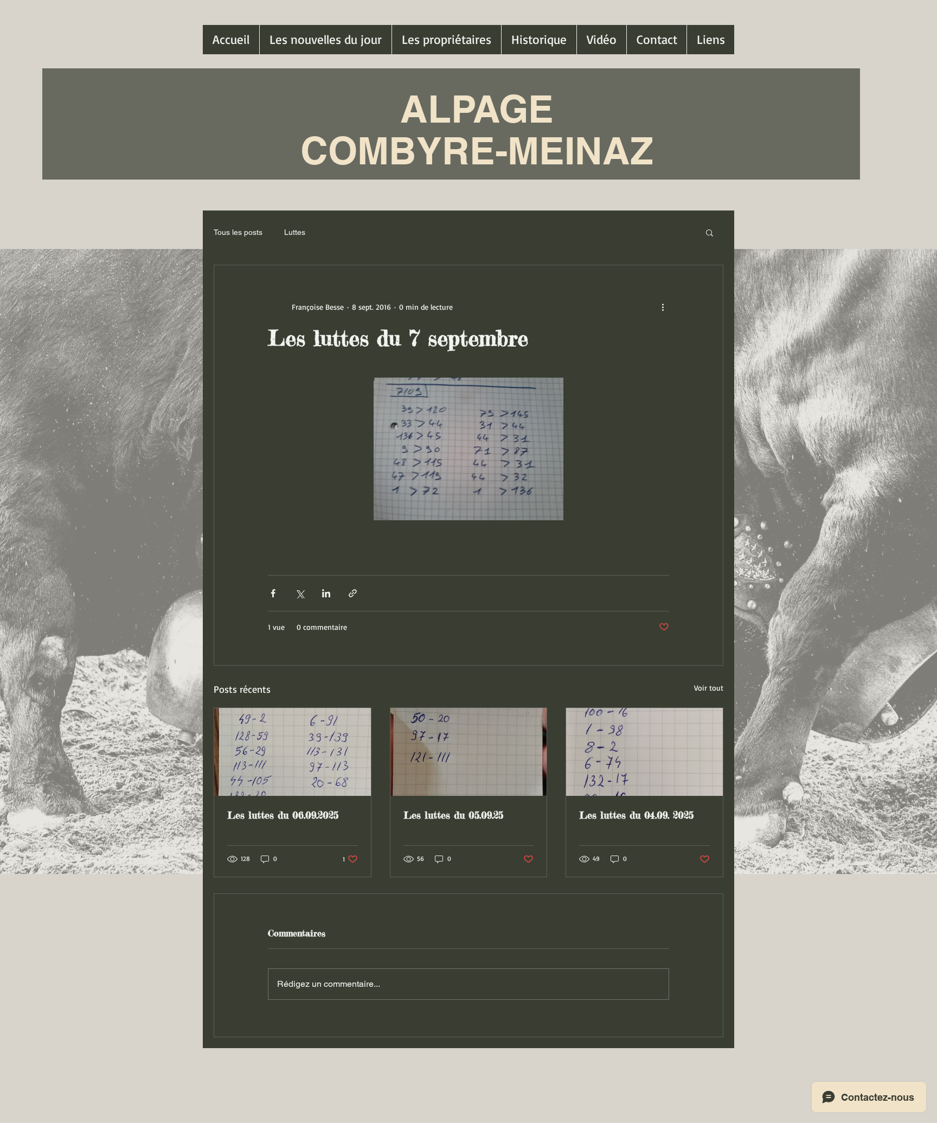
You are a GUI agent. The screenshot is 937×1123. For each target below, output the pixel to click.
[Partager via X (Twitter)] (299, 593)
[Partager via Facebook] (273, 593)
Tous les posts (238, 232)
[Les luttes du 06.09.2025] (292, 752)
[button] (709, 232)
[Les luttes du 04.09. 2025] (644, 752)
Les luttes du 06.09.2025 (282, 815)
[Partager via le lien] (353, 593)
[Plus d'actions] (662, 306)
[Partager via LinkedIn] (326, 593)
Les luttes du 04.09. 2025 (636, 815)
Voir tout (708, 687)
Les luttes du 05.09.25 (453, 815)
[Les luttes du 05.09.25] (468, 752)
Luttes (294, 232)
